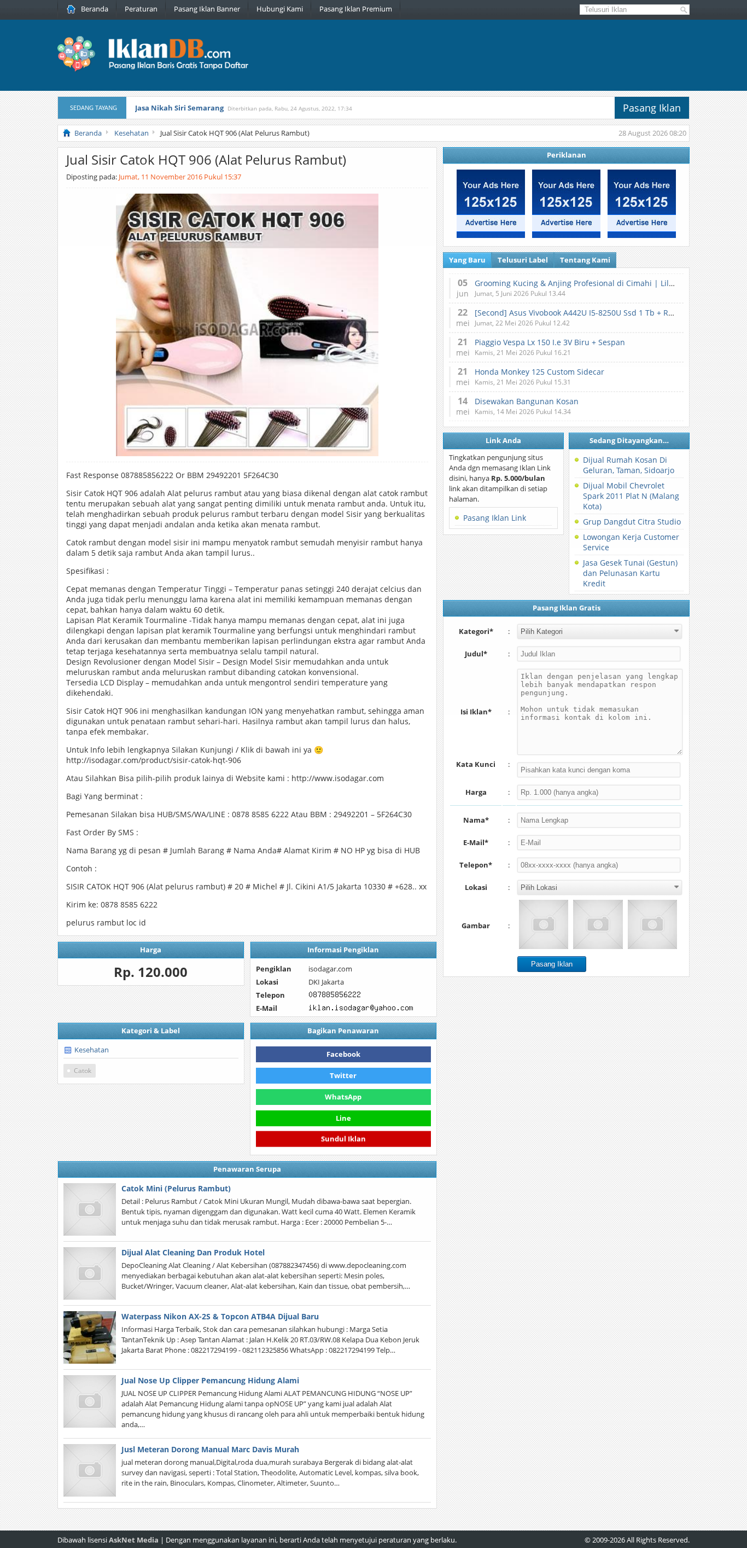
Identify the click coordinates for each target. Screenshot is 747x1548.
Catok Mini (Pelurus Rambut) (176, 1188)
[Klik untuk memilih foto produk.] (543, 924)
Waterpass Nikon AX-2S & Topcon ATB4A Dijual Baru (220, 1316)
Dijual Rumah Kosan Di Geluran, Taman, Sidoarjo (628, 465)
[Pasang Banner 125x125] (491, 235)
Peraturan (141, 9)
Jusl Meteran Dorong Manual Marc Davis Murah (210, 1449)
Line (343, 1118)
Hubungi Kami (279, 9)
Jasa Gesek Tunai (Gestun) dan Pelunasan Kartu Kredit (630, 573)
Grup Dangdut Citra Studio (632, 521)
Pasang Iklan (652, 107)
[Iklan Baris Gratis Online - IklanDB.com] (159, 69)
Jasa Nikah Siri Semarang (179, 108)
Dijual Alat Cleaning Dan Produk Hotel (193, 1252)
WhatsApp (343, 1097)
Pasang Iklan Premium (355, 9)
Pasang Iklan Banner (207, 9)
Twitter (343, 1075)
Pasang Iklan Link (494, 518)
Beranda (94, 9)
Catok (82, 1070)
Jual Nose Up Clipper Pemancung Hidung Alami (210, 1380)
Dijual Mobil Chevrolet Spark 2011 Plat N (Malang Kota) (631, 495)
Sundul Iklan (343, 1138)
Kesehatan (91, 1050)
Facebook (343, 1054)
